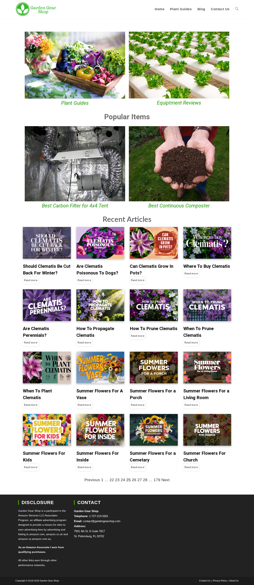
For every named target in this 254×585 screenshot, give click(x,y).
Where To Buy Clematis (206, 266)
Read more (30, 280)
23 (117, 480)
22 (112, 480)
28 (145, 480)
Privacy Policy (220, 580)
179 (157, 480)
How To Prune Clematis (153, 328)
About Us (234, 580)
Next (165, 480)
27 (139, 480)
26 (134, 480)
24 (123, 480)
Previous (92, 480)
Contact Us (204, 580)
